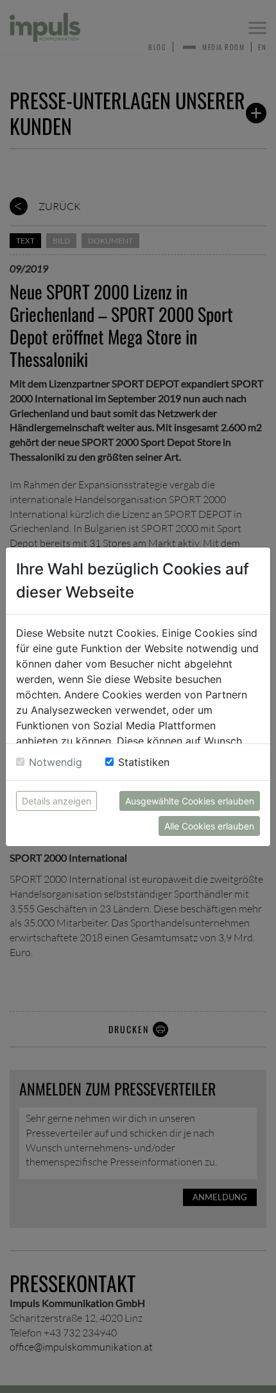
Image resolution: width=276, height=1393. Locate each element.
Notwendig (55, 762)
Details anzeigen (56, 800)
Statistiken (143, 762)
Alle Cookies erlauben (209, 826)
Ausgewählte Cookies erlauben (189, 800)
